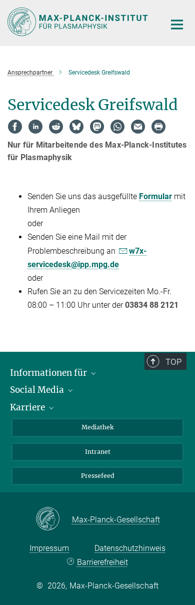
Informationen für (49, 373)
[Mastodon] (97, 126)
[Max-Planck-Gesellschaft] (54, 519)
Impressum (49, 548)
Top (174, 362)
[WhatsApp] (117, 126)
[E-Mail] (138, 126)
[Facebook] (15, 126)
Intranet (97, 451)
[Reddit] (56, 126)
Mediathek (98, 427)
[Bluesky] (76, 126)
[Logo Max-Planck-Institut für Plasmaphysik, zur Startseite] (79, 22)
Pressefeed (97, 475)
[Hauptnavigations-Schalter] (177, 25)
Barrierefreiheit (102, 562)
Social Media (38, 390)
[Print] (158, 126)
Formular (155, 196)
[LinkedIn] (35, 126)
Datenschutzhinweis (130, 548)
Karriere (28, 407)
